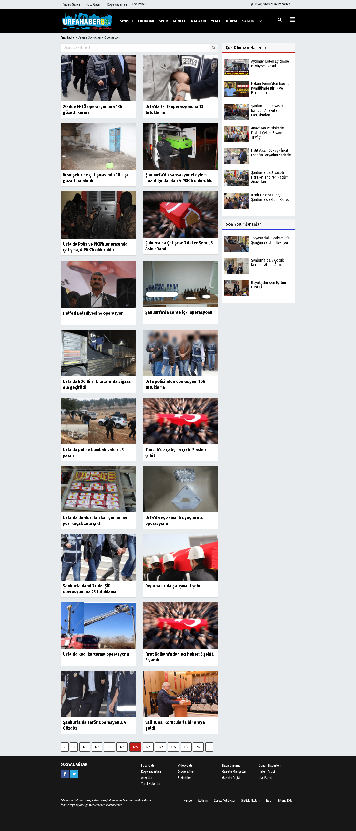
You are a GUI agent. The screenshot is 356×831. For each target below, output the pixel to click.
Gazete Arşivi (231, 778)
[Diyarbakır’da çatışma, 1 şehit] (180, 557)
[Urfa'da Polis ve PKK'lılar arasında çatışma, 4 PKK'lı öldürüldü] (98, 215)
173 (109, 747)
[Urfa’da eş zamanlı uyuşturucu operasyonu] (180, 489)
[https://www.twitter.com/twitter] (74, 774)
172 (97, 747)
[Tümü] (260, 20)
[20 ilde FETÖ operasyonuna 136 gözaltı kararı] (98, 78)
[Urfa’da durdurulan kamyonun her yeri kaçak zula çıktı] (98, 489)
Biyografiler (186, 772)
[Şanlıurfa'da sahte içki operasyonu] (180, 283)
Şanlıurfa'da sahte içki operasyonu (178, 312)
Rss (268, 801)
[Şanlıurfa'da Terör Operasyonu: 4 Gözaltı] (98, 694)
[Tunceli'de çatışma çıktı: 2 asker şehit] (180, 421)
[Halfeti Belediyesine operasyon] (98, 284)
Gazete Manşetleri (234, 772)
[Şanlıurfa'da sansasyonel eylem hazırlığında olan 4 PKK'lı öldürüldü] (180, 146)
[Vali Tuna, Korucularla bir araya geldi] (180, 694)
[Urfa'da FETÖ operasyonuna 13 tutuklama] (180, 78)
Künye (188, 801)
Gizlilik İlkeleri (250, 801)
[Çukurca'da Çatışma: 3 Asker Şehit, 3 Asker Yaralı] (180, 214)
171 (85, 747)
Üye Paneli (139, 4)
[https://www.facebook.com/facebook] (65, 774)
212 (198, 747)
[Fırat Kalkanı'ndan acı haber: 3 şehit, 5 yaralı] (180, 625)
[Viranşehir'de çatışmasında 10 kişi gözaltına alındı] (98, 146)
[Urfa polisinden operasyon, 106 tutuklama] (180, 353)
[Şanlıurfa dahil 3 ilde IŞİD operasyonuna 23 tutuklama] (98, 557)
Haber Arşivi (267, 772)
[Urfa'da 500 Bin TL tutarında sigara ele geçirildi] (98, 353)
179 (186, 747)
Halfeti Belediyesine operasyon (93, 313)
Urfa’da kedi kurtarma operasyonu (96, 654)
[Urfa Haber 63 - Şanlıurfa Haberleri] (87, 21)
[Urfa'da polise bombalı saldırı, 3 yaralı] (98, 421)
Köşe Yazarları (151, 772)
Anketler (147, 778)
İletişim (203, 801)
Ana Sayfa (67, 38)
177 (160, 747)
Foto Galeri (148, 766)
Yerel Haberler (151, 784)
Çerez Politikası (224, 801)
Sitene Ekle (285, 801)
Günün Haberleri (270, 766)
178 (173, 747)
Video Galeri (186, 766)
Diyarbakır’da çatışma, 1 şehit (173, 586)
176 (148, 747)
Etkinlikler (184, 778)
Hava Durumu (231, 766)
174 (122, 747)
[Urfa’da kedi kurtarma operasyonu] (98, 625)
